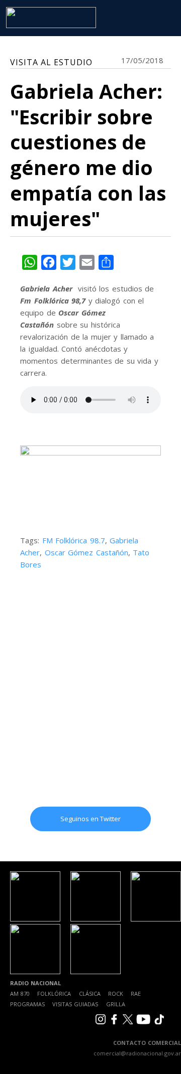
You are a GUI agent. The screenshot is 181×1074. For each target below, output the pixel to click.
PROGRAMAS (27, 1004)
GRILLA (115, 1004)
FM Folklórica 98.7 (73, 540)
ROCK (115, 993)
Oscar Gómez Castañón (86, 552)
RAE (136, 993)
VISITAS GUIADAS (75, 1004)
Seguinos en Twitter (90, 818)
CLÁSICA (90, 993)
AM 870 (20, 993)
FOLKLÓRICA (54, 993)
